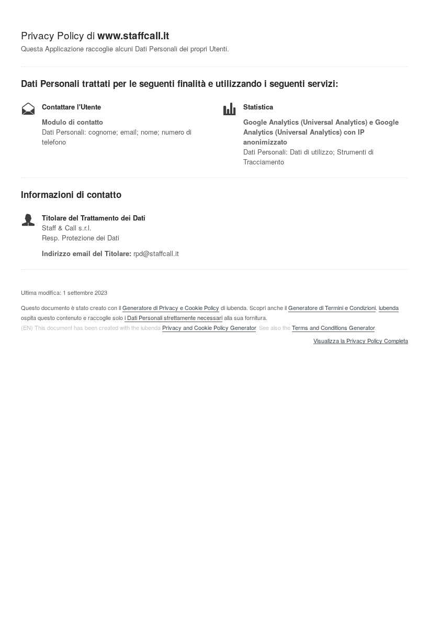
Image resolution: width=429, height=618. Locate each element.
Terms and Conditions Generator (333, 327)
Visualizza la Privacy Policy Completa (360, 341)
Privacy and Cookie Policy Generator (209, 327)
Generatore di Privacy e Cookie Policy (170, 307)
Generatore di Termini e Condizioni (332, 307)
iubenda (389, 307)
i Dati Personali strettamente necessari (173, 317)
